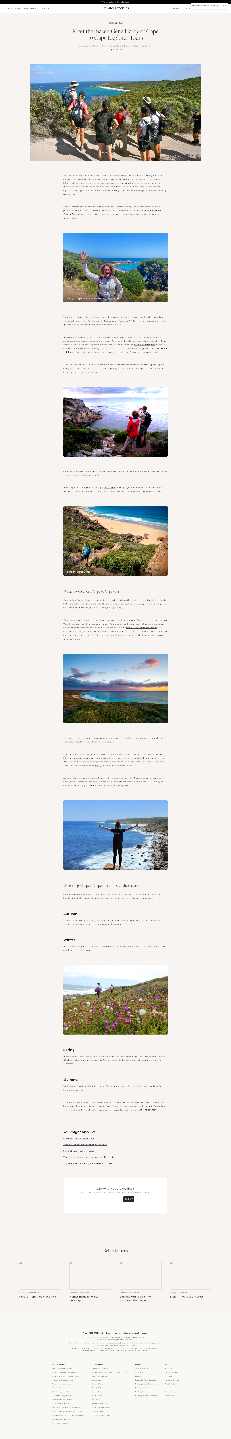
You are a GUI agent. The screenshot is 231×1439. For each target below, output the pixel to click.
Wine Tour (135, 620)
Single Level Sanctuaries (101, 1407)
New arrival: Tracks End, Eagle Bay (208, 5)
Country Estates (98, 1392)
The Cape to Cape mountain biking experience (85, 1144)
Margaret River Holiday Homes (64, 1372)
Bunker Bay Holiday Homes (62, 1388)
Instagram (147, 1106)
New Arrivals (96, 1380)
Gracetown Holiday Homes (62, 1380)
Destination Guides (142, 1388)
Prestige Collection (99, 1388)
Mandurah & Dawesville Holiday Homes (67, 1411)
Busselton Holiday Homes (62, 1400)
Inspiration (189, 8)
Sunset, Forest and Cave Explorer (141, 627)
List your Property (171, 1372)
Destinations (30, 8)
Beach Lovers (97, 1396)
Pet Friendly (96, 1400)
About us (168, 1368)
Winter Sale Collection (100, 1368)
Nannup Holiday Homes (61, 1419)
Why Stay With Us (142, 1368)
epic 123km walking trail (144, 345)
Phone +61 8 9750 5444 (93, 1333)
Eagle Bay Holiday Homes (62, 1368)
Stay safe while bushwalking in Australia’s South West (88, 1163)
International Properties (101, 1415)
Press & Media (170, 1384)
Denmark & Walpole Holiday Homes (66, 1407)
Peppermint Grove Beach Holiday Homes (68, 1415)
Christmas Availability (100, 1376)
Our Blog (168, 1376)
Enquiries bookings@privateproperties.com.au (127, 1333)
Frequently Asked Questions (145, 1380)
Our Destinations (59, 1364)
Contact (168, 1388)
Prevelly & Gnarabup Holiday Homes (66, 1376)
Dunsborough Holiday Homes (63, 1392)
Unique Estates (97, 1384)
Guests (176, 8)
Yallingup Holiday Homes (62, 1384)
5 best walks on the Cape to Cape (79, 1138)
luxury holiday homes (148, 1110)
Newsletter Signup (172, 1380)
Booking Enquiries (142, 1392)
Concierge (139, 1376)
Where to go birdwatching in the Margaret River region (89, 1157)
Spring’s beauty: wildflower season (79, 1151)
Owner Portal (170, 1396)
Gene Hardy (100, 214)
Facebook (133, 1106)
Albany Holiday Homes (61, 1403)
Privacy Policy (170, 1392)
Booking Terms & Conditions (146, 1396)
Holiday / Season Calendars (145, 1384)
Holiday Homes (12, 8)
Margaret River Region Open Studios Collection (110, 1372)
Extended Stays (97, 1411)
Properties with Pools (100, 1403)
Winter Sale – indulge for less (115, 2)
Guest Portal (140, 1372)
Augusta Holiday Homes (61, 1396)
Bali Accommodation (60, 1423)
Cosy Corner (109, 487)
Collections (45, 8)
